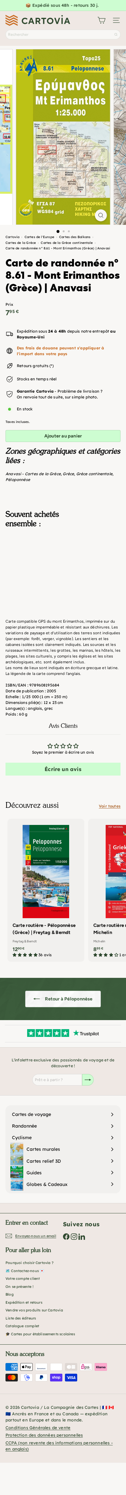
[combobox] (63, 34)
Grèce (68, 473)
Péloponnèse (17, 479)
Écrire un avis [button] (63, 769)
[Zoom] (101, 215)
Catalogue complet (22, 1326)
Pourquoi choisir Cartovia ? (29, 1262)
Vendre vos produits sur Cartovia (34, 1310)
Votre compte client (22, 1278)
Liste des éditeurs (20, 1318)
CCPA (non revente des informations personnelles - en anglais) (59, 1446)
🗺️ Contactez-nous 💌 (24, 1271)
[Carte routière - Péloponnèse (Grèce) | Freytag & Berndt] (46, 890)
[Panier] (101, 20)
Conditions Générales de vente (37, 1427)
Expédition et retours (23, 1302)
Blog (9, 1294)
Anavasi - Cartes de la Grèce (33, 473)
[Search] (116, 34)
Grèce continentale (94, 473)
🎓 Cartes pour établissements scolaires (40, 1334)
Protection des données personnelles (44, 1435)
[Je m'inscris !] (88, 1080)
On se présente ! (19, 1286)
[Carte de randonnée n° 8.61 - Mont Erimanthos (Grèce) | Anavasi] (63, 565)
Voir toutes (110, 806)
